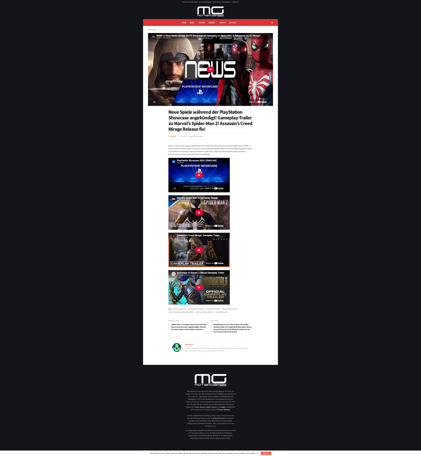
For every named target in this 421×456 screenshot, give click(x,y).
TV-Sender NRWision (223, 410)
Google (222, 407)
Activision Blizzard (179, 309)
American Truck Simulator (190, 2)
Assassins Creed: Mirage (196, 309)
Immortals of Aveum (213, 309)
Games (160, 29)
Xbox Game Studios (221, 312)
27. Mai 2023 (183, 136)
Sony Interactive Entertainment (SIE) (181, 312)
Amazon (202, 407)
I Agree (266, 453)
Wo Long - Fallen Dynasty (204, 312)
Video (201, 136)
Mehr (257, 453)
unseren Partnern (219, 418)
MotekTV (173, 136)
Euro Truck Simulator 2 (205, 2)
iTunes (197, 407)
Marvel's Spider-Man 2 (230, 309)
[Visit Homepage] (210, 11)
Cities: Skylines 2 (226, 2)
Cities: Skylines (217, 2)
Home (184, 23)
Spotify (208, 407)
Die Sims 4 (235, 2)
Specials (232, 23)
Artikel (202, 23)
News (192, 23)
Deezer (214, 407)
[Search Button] (272, 22)
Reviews (212, 23)
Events (223, 23)
